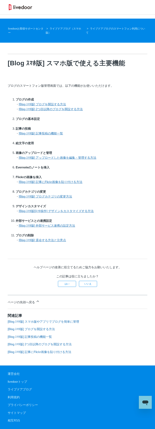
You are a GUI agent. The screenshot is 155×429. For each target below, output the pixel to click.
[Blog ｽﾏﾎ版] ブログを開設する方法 (42, 104)
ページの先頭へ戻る (22, 302)
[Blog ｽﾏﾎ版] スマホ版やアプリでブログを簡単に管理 (43, 321)
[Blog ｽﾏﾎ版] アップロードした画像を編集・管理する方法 (57, 157)
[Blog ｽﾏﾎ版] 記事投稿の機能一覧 (41, 133)
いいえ (88, 283)
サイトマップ (17, 412)
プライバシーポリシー (23, 405)
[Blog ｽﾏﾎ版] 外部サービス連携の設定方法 (47, 225)
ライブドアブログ (20, 389)
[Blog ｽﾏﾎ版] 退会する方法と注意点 (42, 240)
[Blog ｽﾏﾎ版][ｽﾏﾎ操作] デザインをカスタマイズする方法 (56, 211)
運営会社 (14, 373)
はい (67, 283)
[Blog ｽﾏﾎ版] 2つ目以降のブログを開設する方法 (51, 109)
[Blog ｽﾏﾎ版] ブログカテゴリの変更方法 (45, 196)
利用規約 (14, 397)
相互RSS (14, 420)
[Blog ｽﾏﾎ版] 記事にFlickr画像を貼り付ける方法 (50, 182)
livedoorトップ (17, 381)
